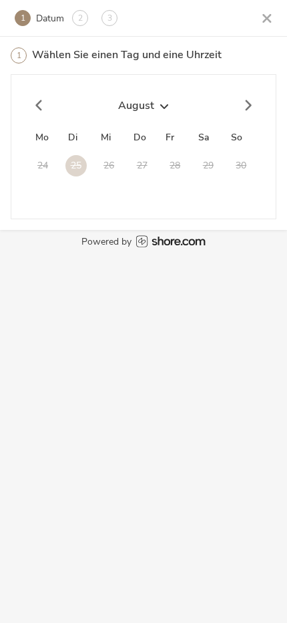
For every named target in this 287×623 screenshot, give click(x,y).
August (136, 105)
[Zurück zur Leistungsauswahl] (267, 18)
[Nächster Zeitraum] (247, 105)
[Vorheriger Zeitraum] (39, 105)
